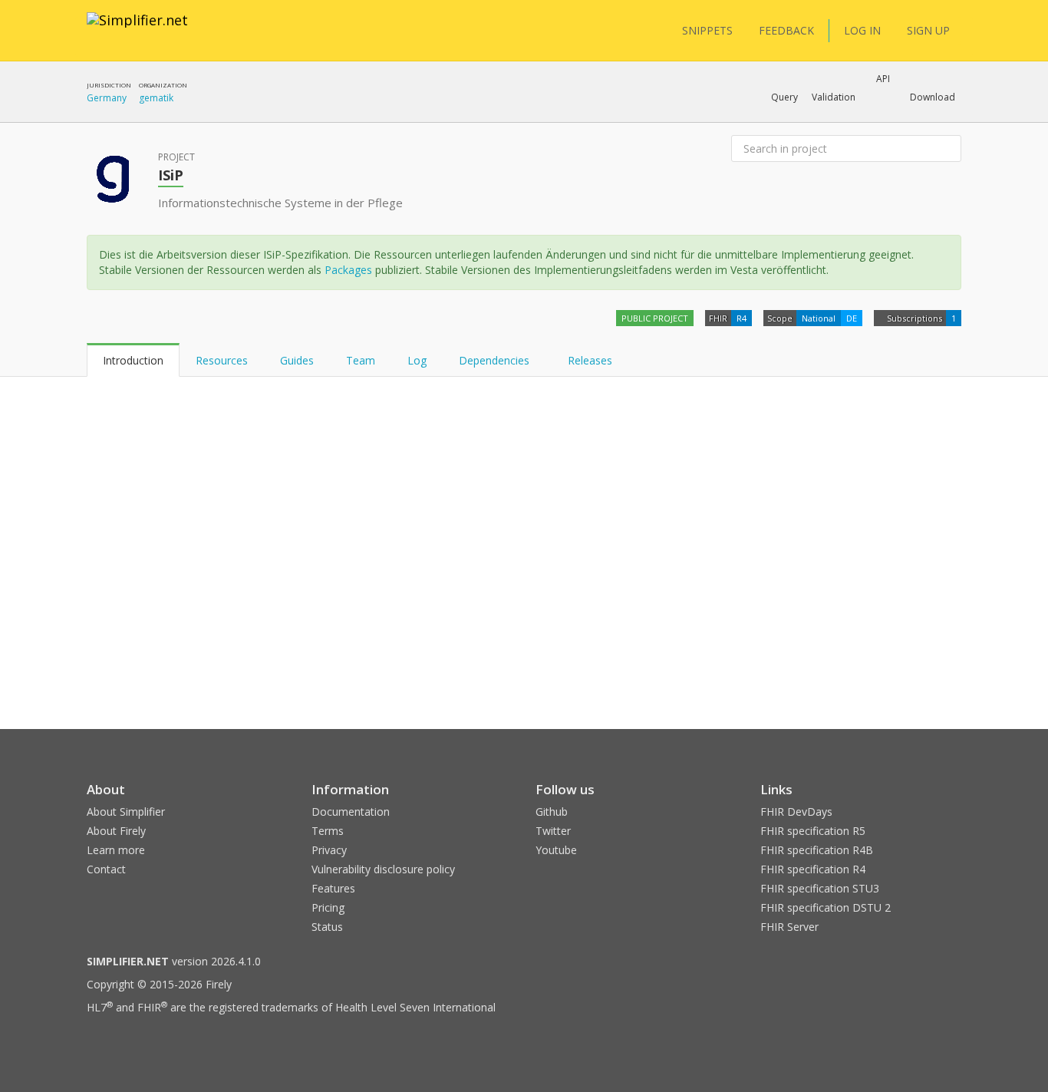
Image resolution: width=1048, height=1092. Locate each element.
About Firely (116, 830)
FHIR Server (789, 926)
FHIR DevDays (796, 811)
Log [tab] (417, 360)
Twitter (553, 830)
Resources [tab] (222, 360)
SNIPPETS (707, 30)
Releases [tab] (590, 360)
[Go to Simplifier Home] (137, 30)
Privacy (329, 850)
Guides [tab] (297, 360)
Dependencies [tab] (495, 360)
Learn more (116, 850)
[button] (784, 97)
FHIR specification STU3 (819, 888)
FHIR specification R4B (816, 850)
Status (327, 926)
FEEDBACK (786, 30)
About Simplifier (126, 811)
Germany (107, 97)
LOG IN (862, 30)
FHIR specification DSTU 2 (825, 907)
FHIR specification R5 (812, 830)
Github (552, 811)
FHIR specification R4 (812, 869)
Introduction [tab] (133, 360)
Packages (348, 269)
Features (333, 888)
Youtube (556, 850)
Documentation (350, 811)
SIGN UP (928, 30)
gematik (156, 97)
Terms (327, 830)
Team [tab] (360, 360)
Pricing (327, 907)
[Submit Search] (948, 148)
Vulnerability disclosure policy (383, 869)
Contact (106, 869)
